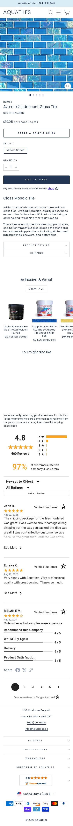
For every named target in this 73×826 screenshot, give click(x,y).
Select (8, 143)
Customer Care (35, 749)
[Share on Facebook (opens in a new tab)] (17, 670)
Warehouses (36, 758)
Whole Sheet (15, 150)
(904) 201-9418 (36, 722)
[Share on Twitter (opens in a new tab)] (24, 670)
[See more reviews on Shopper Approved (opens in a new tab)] (31, 670)
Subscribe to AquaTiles (35, 767)
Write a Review (36, 493)
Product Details (36, 245)
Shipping (36, 253)
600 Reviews (24, 454)
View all (36, 288)
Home (6, 101)
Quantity (10, 160)
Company (35, 740)
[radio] (54, 436)
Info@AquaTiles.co (36, 728)
